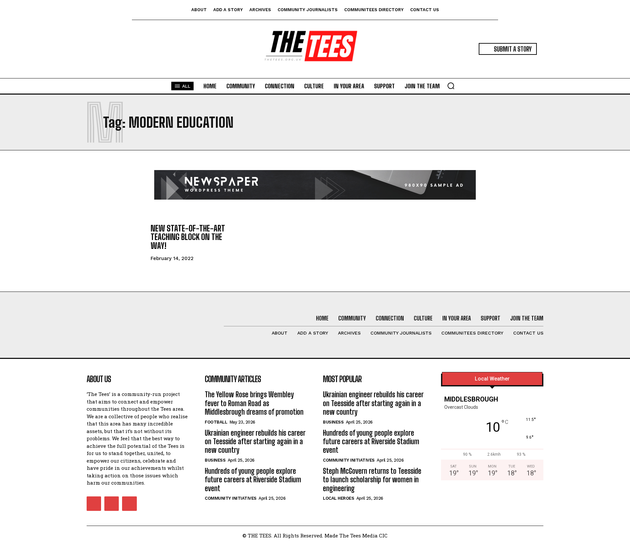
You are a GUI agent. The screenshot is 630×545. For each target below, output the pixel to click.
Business (215, 460)
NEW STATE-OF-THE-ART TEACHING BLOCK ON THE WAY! (188, 237)
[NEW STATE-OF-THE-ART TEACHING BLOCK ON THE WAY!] (115, 242)
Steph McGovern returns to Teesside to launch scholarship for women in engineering (372, 480)
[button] (451, 86)
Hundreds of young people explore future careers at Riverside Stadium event (253, 480)
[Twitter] (129, 503)
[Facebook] (94, 503)
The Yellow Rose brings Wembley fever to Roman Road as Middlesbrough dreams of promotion (254, 403)
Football (216, 422)
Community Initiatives (231, 498)
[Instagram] (111, 503)
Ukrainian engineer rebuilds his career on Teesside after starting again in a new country (255, 441)
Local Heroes (338, 498)
